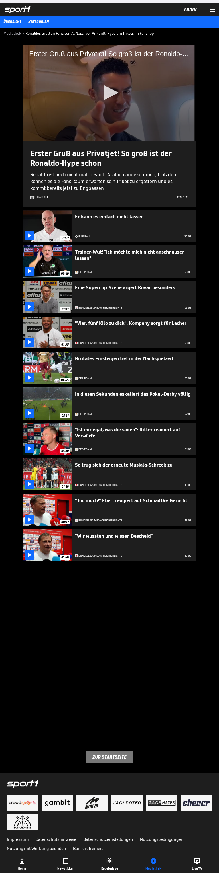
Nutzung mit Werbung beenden (36, 848)
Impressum (18, 839)
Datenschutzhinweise (56, 839)
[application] (109, 93)
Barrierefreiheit (88, 848)
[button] (110, 93)
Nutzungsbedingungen (161, 839)
